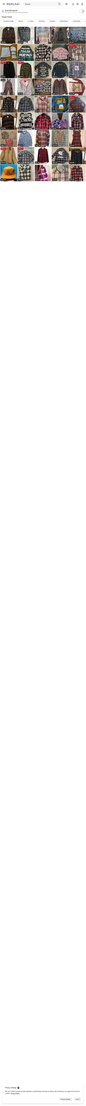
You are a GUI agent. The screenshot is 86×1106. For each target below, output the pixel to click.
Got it (77, 1099)
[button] (73, 4)
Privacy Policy (15, 1093)
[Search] (59, 4)
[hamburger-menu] (4, 4)
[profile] (82, 4)
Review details (65, 1099)
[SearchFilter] (66, 4)
